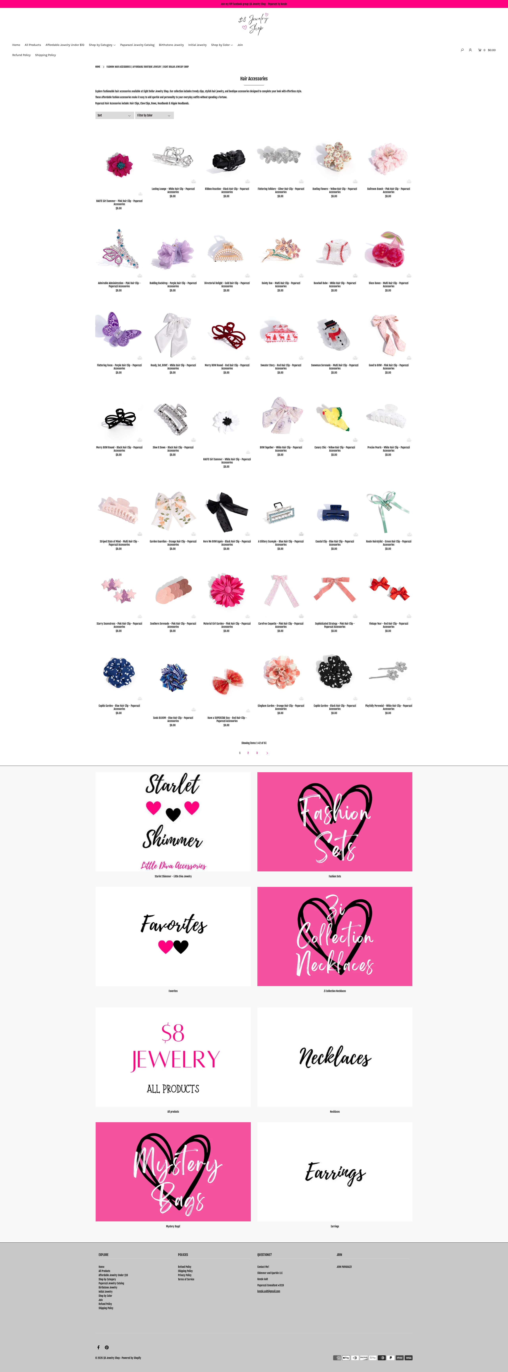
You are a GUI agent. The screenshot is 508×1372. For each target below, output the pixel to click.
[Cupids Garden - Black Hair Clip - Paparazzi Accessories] (335, 671)
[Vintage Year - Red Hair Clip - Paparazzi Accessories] (389, 589)
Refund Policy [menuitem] (21, 55)
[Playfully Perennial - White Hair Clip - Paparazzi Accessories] (389, 671)
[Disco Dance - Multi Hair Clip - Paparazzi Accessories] (389, 248)
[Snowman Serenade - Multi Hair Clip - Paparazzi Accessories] (335, 331)
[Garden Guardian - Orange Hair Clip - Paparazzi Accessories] (173, 507)
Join (101, 1300)
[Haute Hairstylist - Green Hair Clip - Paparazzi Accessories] (389, 507)
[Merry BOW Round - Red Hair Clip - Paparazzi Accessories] (227, 331)
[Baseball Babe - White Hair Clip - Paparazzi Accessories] (335, 248)
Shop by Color (105, 1295)
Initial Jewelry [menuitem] (197, 45)
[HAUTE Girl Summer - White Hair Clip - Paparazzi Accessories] (227, 419)
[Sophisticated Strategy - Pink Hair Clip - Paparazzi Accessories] (335, 589)
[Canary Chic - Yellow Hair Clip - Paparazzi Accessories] (335, 413)
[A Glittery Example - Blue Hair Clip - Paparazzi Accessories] (281, 507)
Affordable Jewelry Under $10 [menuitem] (65, 45)
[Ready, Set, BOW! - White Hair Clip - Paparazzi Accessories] (173, 331)
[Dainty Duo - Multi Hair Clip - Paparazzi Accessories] (281, 248)
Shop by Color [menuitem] (220, 45)
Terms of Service (186, 1279)
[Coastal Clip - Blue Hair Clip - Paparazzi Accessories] (335, 507)
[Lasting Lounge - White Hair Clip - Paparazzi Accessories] (173, 154)
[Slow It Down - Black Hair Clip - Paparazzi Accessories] (173, 413)
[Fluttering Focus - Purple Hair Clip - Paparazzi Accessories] (119, 331)
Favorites (173, 991)
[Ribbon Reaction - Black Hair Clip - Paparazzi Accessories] (227, 154)
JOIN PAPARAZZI (344, 1266)
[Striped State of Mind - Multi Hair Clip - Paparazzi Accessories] (119, 507)
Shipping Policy (106, 1308)
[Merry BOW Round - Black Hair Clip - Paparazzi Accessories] (119, 413)
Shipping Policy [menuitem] (45, 55)
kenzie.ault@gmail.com (268, 1291)
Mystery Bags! (173, 1226)
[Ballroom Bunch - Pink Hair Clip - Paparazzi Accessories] (389, 154)
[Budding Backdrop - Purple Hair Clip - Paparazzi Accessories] (173, 248)
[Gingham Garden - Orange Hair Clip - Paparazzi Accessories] (281, 671)
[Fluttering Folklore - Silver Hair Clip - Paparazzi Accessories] (281, 154)
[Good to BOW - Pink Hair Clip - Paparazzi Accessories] (389, 331)
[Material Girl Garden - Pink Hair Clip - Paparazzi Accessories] (227, 589)
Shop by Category (107, 1279)
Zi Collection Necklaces (335, 991)
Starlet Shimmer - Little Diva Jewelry (173, 876)
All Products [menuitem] (33, 45)
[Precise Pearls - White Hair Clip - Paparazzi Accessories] (389, 413)
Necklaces (335, 1111)
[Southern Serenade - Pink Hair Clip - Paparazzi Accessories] (173, 589)
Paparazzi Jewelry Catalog (111, 1283)
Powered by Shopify (131, 1358)
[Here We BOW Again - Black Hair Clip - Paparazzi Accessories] (227, 507)
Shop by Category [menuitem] (100, 45)
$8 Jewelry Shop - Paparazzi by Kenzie (268, 4)
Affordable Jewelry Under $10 (113, 1275)
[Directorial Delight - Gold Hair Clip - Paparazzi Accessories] (227, 248)
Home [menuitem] (16, 45)
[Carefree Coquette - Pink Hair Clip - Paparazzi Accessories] (281, 589)
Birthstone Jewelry (108, 1287)
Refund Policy (105, 1304)
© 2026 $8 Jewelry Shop (107, 1358)
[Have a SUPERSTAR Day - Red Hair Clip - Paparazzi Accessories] (227, 677)
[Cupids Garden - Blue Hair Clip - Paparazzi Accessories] (119, 671)
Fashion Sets (335, 876)
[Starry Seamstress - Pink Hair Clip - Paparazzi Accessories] (119, 589)
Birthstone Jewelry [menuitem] (171, 45)
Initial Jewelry (106, 1291)
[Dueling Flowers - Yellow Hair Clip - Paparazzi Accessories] (335, 154)
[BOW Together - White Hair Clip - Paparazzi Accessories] (281, 413)
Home (97, 66)
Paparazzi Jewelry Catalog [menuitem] (137, 45)
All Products (104, 1271)
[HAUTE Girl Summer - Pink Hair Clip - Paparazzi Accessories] (119, 160)
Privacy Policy (184, 1275)
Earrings (335, 1226)
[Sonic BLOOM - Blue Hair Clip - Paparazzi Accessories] (173, 677)
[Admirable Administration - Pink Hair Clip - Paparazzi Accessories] (119, 248)
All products (173, 1111)
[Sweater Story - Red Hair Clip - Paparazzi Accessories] (281, 331)
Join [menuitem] (240, 45)
